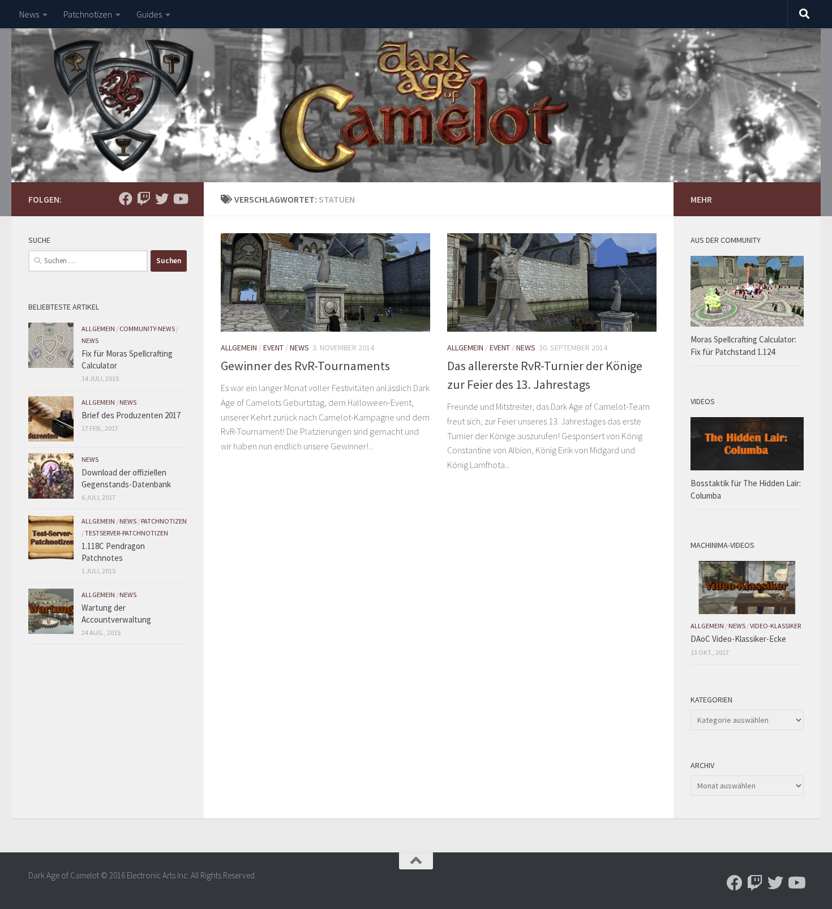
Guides (149, 14)
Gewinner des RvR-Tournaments (305, 366)
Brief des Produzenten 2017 (131, 415)
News (29, 14)
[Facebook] (125, 198)
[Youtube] (180, 198)
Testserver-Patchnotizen (126, 533)
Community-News (147, 328)
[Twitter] (162, 198)
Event (273, 347)
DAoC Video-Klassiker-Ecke (738, 638)
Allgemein (239, 347)
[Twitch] (144, 198)
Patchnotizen (87, 14)
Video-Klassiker (775, 625)
